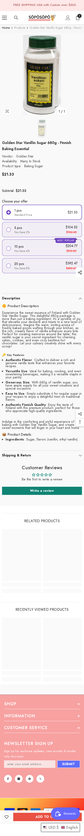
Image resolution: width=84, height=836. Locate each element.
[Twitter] (40, 779)
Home (6, 27)
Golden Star (25, 156)
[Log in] (68, 17)
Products (19, 27)
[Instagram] (19, 779)
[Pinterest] (29, 779)
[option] (42, 75)
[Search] (16, 17)
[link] (21, 584)
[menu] (4, 17)
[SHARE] (79, 272)
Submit (68, 764)
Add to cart (47, 816)
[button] (60, 827)
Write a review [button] (42, 490)
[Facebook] (8, 779)
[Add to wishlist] (6, 816)
